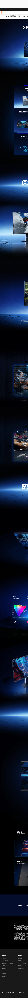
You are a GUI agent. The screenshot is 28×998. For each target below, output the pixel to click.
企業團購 (4, 968)
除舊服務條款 (21, 968)
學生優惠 (4, 976)
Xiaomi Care (5, 971)
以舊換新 (4, 973)
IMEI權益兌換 (5, 966)
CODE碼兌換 (5, 960)
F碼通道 (4, 958)
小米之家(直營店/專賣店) (7, 963)
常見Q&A (20, 960)
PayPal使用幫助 (22, 963)
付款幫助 (20, 958)
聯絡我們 (20, 966)
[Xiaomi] (2, 12)
